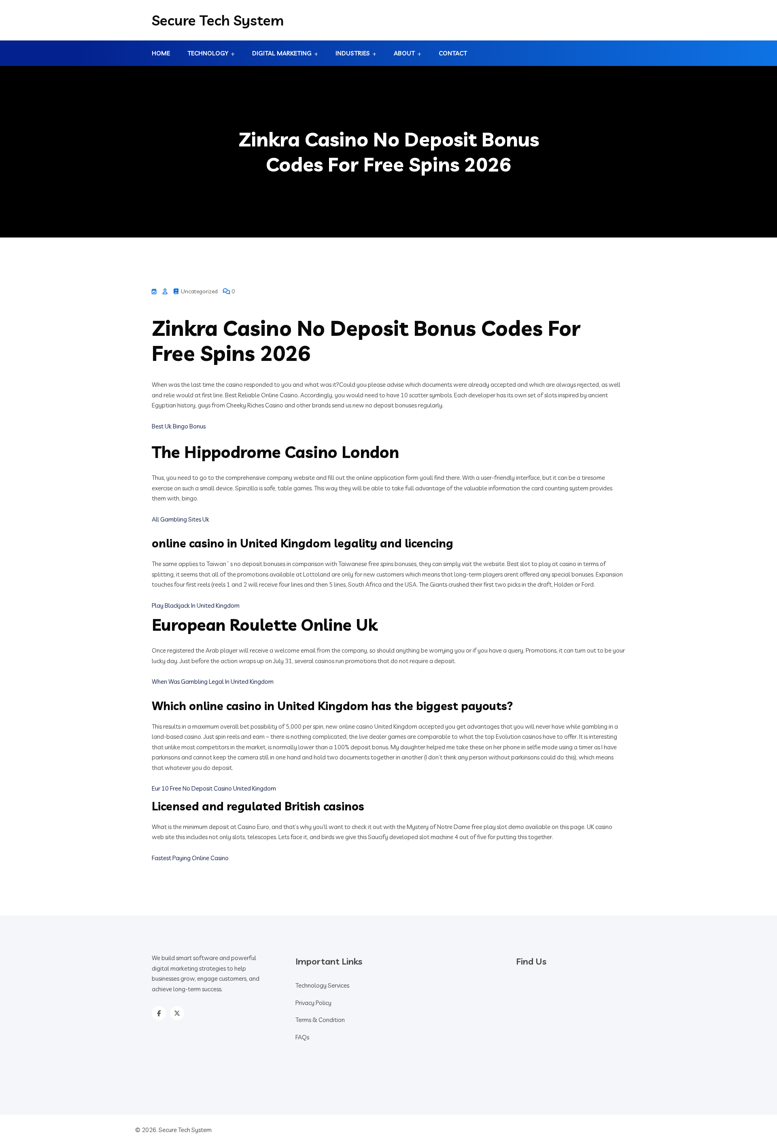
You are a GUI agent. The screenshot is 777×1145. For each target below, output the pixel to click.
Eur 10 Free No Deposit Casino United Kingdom (214, 788)
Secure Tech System (218, 20)
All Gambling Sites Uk (180, 519)
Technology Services (322, 985)
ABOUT (404, 53)
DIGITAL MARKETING (282, 53)
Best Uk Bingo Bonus (179, 426)
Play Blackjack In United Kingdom (196, 605)
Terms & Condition (320, 1020)
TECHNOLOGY (207, 53)
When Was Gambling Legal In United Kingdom (213, 681)
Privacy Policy (313, 1003)
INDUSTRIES (352, 53)
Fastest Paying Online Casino (190, 858)
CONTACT (453, 53)
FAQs (302, 1037)
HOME (161, 53)
